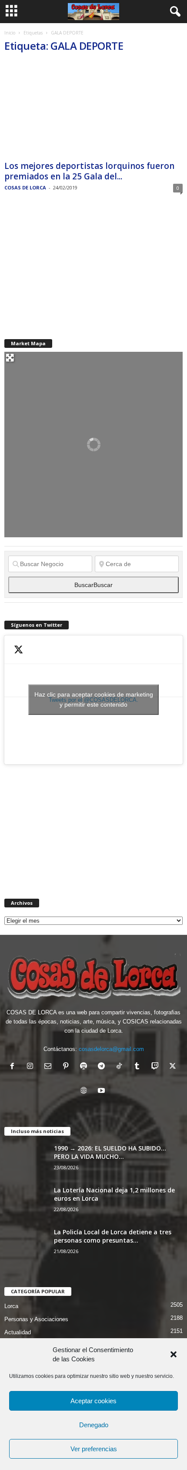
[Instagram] (32, 1067)
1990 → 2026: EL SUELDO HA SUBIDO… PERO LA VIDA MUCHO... (110, 1152)
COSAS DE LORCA (25, 187)
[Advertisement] (69, 265)
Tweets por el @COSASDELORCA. (93, 699)
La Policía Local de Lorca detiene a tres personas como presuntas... (112, 1236)
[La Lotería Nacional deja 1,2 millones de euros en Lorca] (26, 1202)
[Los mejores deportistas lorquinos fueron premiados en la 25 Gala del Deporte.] (93, 109)
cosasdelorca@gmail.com (111, 1049)
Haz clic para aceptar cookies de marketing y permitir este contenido (93, 699)
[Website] (85, 1091)
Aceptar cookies (93, 1401)
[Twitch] (157, 1067)
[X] (174, 1067)
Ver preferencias (93, 1449)
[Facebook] (14, 1067)
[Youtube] (102, 1091)
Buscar (93, 584)
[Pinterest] (68, 1067)
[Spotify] (85, 1067)
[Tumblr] (139, 1067)
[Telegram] (103, 1067)
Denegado (93, 1425)
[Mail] (50, 1067)
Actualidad (17, 1332)
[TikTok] (121, 1067)
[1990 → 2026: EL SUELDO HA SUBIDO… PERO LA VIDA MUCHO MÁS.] (26, 1160)
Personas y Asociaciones (36, 1319)
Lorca (11, 1306)
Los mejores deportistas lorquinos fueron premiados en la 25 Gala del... (89, 171)
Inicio (9, 33)
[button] (173, 1354)
